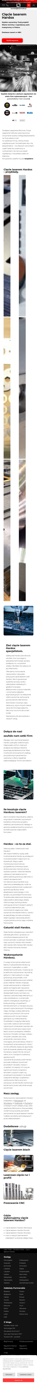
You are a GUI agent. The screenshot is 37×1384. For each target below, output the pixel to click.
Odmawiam (9, 1374)
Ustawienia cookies (25, 1374)
